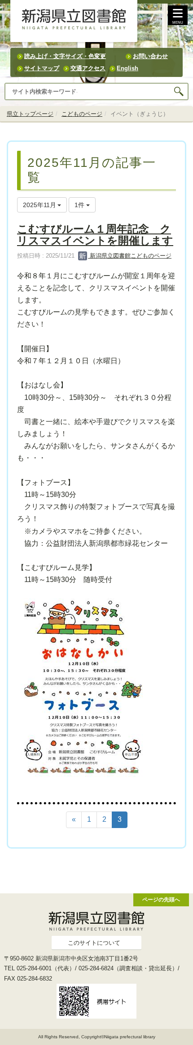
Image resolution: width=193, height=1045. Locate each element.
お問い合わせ (150, 56)
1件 (80, 204)
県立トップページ (30, 113)
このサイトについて (94, 942)
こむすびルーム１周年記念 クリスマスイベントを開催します (95, 234)
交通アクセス (87, 68)
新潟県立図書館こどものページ (129, 255)
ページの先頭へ (161, 899)
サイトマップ (41, 68)
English (127, 68)
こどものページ (81, 113)
